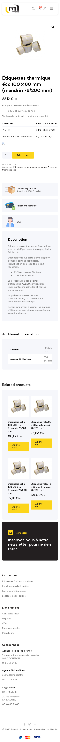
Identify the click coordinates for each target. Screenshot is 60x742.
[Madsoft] (12, 12)
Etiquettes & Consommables (17, 581)
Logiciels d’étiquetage (14, 591)
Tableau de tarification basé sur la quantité (25, 116)
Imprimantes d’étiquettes (15, 586)
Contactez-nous (11, 613)
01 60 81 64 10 (9, 662)
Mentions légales (11, 628)
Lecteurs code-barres (14, 595)
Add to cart (23, 155)
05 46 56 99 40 (10, 704)
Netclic (54, 729)
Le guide (6, 618)
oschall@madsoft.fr (12, 674)
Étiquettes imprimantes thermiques (30, 167)
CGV (4, 623)
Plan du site (8, 632)
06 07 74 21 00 (10, 679)
